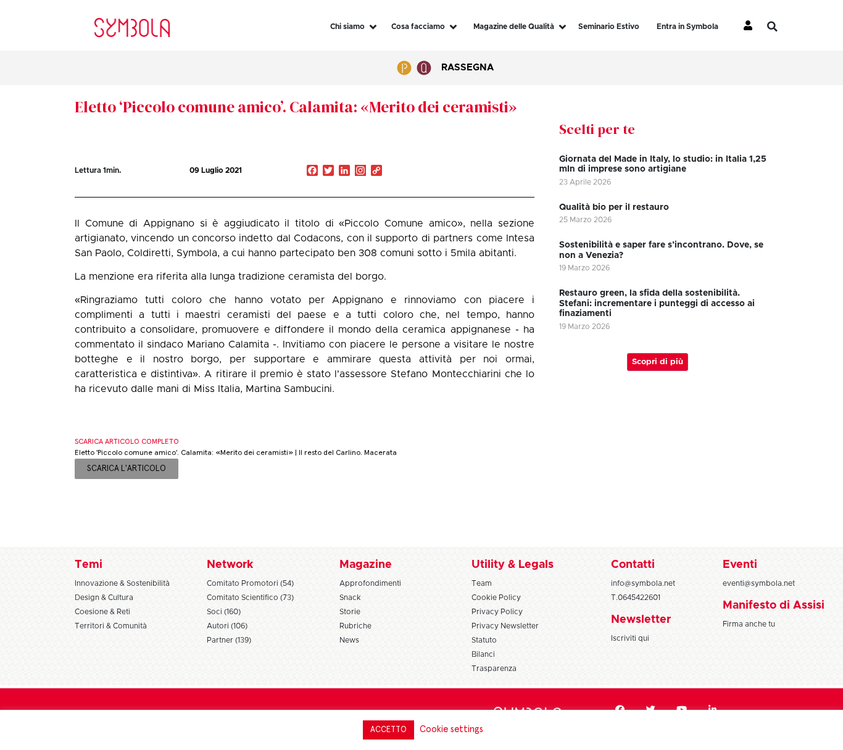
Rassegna (467, 67)
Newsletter (641, 619)
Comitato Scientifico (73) (250, 597)
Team (481, 583)
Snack (350, 597)
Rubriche (355, 626)
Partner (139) (229, 640)
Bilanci (483, 654)
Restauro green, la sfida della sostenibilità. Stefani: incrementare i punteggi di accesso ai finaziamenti (657, 304)
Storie (349, 611)
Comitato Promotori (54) (250, 583)
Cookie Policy (496, 597)
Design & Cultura (104, 597)
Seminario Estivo (608, 26)
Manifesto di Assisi (773, 605)
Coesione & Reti (102, 611)
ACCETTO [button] (388, 730)
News (349, 640)
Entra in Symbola (687, 26)
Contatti (633, 564)
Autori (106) (227, 626)
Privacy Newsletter (505, 626)
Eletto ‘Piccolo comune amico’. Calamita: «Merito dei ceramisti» (296, 106)
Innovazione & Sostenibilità (122, 583)
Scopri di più (657, 362)
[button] (781, 26)
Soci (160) (224, 611)
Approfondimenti (370, 583)
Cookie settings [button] (451, 729)
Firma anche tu (749, 624)
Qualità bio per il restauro (614, 207)
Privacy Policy (497, 611)
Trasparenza (494, 668)
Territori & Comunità (111, 626)
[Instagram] (360, 171)
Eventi (740, 564)
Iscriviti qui (630, 638)
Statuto (484, 640)
